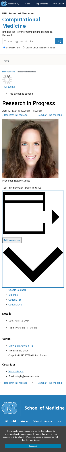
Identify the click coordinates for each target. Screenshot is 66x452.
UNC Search (58, 3)
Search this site (13, 47)
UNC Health (10, 421)
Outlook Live (15, 304)
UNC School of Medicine (18, 13)
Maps (27, 3)
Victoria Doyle (15, 371)
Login (60, 421)
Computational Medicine (21, 23)
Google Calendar (17, 289)
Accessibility (13, 3)
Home (5, 72)
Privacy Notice (32, 440)
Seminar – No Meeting (51, 115)
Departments (42, 3)
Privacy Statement (43, 421)
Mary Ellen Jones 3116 (20, 345)
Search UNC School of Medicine (40, 47)
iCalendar (13, 294)
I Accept (33, 446)
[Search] (59, 41)
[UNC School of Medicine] (33, 407)
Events (12, 72)
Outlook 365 (14, 299)
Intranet (25, 421)
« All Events (8, 86)
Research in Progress (14, 115)
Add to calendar (12, 240)
